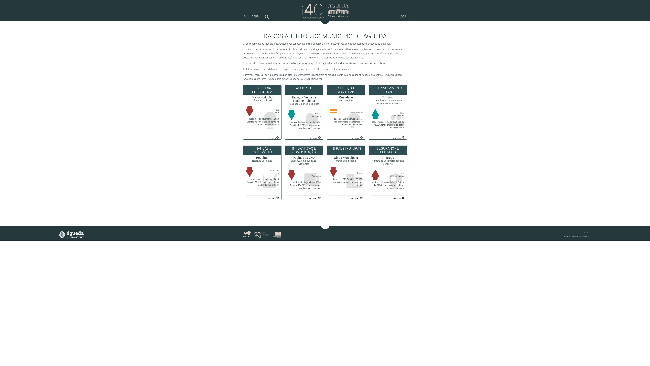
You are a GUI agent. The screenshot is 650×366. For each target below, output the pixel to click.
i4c (245, 16)
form (255, 16)
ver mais (271, 137)
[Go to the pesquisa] (266, 16)
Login (403, 16)
